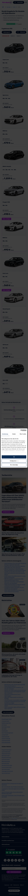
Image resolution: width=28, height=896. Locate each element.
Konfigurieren (13, 460)
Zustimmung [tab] (5, 434)
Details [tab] (14, 434)
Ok (14, 456)
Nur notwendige (14, 464)
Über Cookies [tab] (23, 434)
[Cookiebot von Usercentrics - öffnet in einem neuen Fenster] (20, 430)
